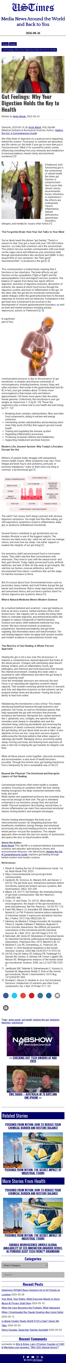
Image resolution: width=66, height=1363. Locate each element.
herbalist (54, 1019)
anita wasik (15, 1019)
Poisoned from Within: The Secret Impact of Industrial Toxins (33, 1171)
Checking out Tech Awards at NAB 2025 (35, 1059)
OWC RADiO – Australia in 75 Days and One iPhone (33, 1096)
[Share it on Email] (57, 997)
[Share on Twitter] (14, 997)
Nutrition (6, 1022)
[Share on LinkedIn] (40, 997)
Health (13, 44)
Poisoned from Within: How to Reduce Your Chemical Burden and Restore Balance (33, 1126)
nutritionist (17, 1022)
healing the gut (41, 1019)
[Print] (6, 1009)
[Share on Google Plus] (23, 997)
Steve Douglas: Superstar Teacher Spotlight (25, 1329)
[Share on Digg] (49, 997)
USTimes (33, 8)
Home (5, 44)
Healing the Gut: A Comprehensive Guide (32, 132)
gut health (27, 1019)
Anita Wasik (19, 116)
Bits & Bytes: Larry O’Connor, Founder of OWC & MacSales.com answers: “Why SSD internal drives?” (33, 1346)
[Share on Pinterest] (31, 997)
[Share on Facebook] (6, 997)
